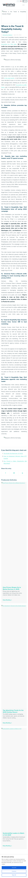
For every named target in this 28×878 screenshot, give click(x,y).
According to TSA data (8, 44)
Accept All (14, 867)
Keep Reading (7, 600)
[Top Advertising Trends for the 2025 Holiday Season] (14, 656)
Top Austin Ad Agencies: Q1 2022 (13, 453)
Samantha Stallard (7, 35)
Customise (14, 871)
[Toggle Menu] (23, 5)
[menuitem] (14, 1)
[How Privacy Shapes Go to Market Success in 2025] (14, 533)
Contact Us (14, 1)
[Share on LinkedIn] (22, 473)
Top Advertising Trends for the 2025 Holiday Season (13, 711)
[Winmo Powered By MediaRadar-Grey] (9, 5)
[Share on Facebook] (5, 473)
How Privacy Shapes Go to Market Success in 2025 (12, 588)
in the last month (9, 78)
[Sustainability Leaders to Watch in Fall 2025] (14, 779)
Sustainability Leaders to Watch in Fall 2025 (13, 834)
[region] (14, 866)
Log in (26, 1)
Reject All (14, 875)
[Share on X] (14, 473)
